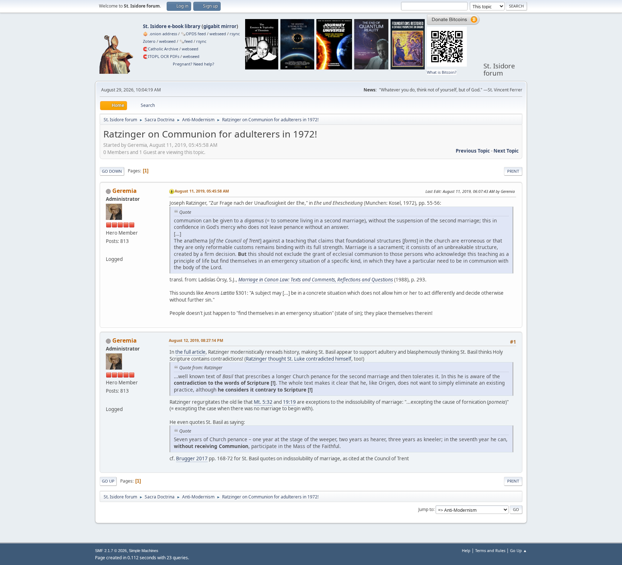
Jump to (425, 509)
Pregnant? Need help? (193, 64)
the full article (190, 352)
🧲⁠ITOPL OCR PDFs (161, 56)
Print (513, 171)
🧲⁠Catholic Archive (160, 48)
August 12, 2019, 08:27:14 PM (196, 340)
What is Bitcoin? (441, 72)
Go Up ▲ (518, 550)
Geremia (124, 191)
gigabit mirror (219, 26)
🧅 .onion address (160, 33)
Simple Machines (143, 550)
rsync (235, 33)
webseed (217, 33)
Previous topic (473, 151)
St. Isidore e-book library (171, 26)
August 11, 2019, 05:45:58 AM (202, 191)
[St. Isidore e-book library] (109, 250)
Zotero (149, 41)
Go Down (112, 171)
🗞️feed (186, 41)
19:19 (289, 402)
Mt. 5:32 (263, 402)
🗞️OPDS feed (193, 33)
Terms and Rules (490, 550)
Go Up (108, 481)
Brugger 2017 (192, 458)
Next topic (506, 151)
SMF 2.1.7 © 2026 (111, 550)
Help (466, 550)
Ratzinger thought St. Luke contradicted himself (298, 359)
